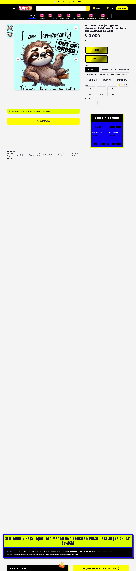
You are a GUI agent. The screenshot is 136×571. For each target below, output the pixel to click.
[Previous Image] (18, 59)
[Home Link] (25, 8)
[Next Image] (76, 59)
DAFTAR (96, 58)
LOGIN (96, 50)
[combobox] (61, 8)
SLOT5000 (43, 121)
